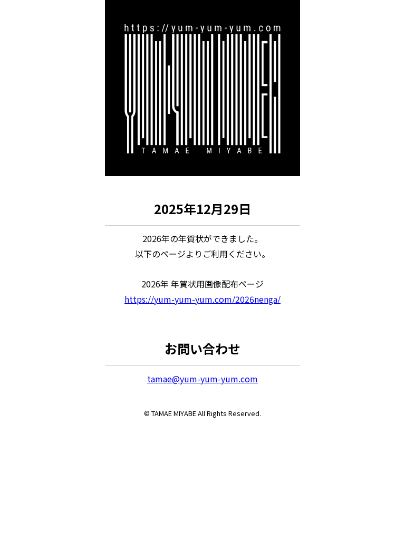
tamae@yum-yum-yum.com (202, 378)
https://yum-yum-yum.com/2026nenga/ (202, 299)
